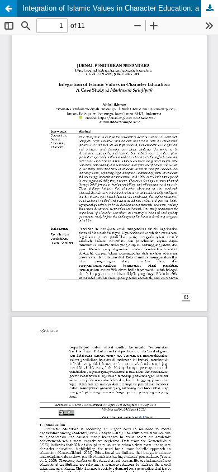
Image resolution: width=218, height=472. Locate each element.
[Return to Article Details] (8, 8)
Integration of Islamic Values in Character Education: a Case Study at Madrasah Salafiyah (120, 8)
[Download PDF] (209, 8)
